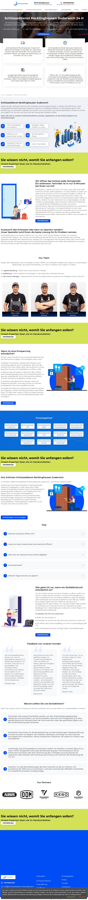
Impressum (66, 887)
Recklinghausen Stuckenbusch (60, 426)
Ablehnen (81, 897)
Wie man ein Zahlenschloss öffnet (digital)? (27, 555)
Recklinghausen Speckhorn (27, 442)
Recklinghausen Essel (44, 426)
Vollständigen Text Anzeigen (14, 517)
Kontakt (84, 9)
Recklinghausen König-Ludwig (76, 434)
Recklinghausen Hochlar (44, 442)
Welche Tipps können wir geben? (23, 576)
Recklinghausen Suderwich (11, 426)
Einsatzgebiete (66, 9)
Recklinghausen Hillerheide (60, 442)
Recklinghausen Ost (27, 426)
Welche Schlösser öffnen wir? (21, 534)
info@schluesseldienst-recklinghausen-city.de (19, 888)
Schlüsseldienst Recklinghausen (12, 9)
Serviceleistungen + (51, 9)
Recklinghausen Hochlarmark (11, 434)
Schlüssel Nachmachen (34, 9)
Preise (76, 9)
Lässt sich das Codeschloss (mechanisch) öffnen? (30, 544)
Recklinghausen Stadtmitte (27, 434)
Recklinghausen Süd (44, 434)
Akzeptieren (71, 897)
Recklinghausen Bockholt (60, 434)
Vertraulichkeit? (15, 565)
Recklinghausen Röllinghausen (76, 426)
